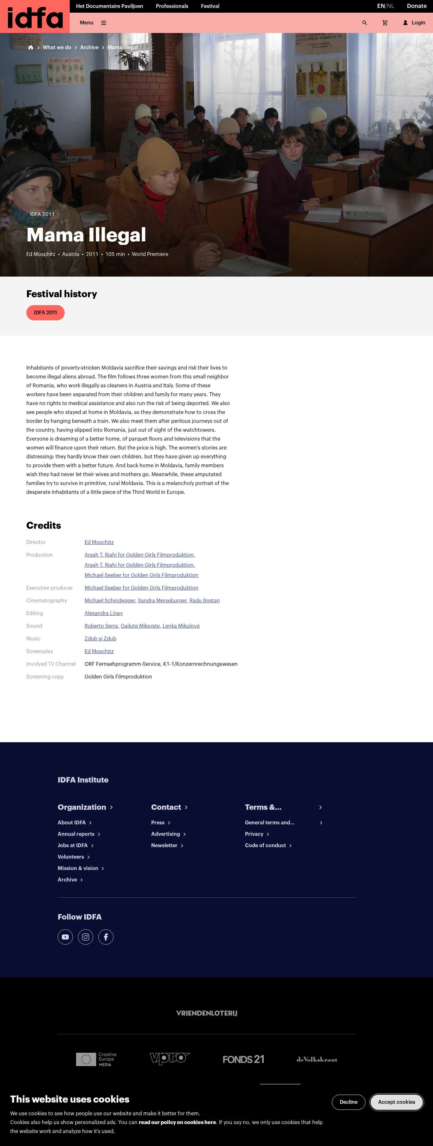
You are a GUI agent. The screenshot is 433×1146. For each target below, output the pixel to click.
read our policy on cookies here (177, 1122)
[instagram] (85, 937)
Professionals (172, 6)
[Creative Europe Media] (96, 1059)
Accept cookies (396, 1102)
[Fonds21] (243, 1059)
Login (418, 22)
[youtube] (65, 937)
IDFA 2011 (45, 312)
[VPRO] (170, 1059)
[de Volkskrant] (317, 1059)
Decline (349, 1102)
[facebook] (105, 937)
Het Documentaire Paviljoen (109, 6)
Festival (210, 6)
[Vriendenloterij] (206, 1013)
